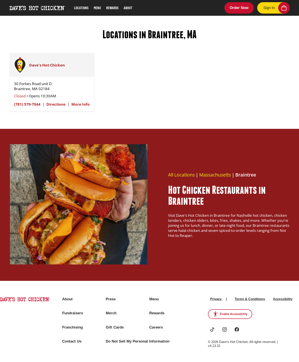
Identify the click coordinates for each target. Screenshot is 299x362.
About (128, 7)
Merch (111, 313)
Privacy (216, 299)
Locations (81, 7)
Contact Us (71, 341)
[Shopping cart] (284, 8)
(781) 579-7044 (27, 104)
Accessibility (282, 299)
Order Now (239, 8)
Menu (97, 7)
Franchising (72, 327)
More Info (80, 104)
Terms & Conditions (250, 299)
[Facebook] (237, 329)
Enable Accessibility (233, 314)
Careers (156, 327)
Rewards (112, 7)
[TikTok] (212, 329)
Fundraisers (72, 313)
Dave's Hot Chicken (47, 65)
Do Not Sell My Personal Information (137, 341)
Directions (55, 104)
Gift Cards (115, 327)
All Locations (181, 175)
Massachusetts (215, 175)
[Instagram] (224, 329)
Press (111, 299)
